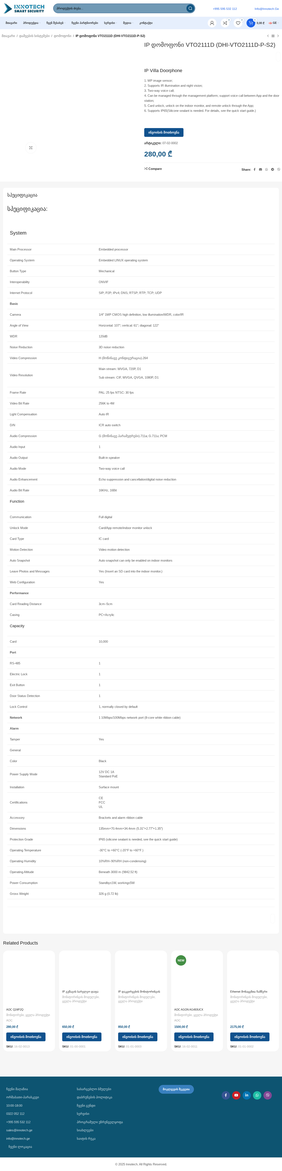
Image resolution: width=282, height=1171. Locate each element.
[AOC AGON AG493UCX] (197, 980)
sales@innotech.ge (19, 1130)
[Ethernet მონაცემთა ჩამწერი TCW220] (253, 971)
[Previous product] (268, 36)
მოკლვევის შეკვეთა (176, 1089)
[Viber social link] (279, 169)
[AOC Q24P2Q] (29, 980)
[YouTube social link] (236, 1095)
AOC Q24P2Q (14, 1009)
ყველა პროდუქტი (37, 1015)
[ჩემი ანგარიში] (212, 23)
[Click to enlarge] (31, 147)
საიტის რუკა (86, 1138)
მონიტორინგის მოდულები (80, 997)
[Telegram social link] (272, 169)
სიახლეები (85, 1130)
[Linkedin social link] (247, 1095)
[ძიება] (190, 8)
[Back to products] (273, 36)
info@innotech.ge (18, 1138)
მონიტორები (15, 1015)
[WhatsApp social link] (266, 169)
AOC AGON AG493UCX (188, 1009)
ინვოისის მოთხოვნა (163, 132)
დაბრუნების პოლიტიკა (94, 1097)
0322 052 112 (15, 1113)
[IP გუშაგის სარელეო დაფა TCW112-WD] (85, 971)
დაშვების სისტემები (34, 36)
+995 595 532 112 (18, 1122)
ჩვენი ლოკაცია (20, 1146)
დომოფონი (62, 36)
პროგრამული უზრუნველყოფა (100, 1122)
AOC (9, 1020)
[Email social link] (260, 169)
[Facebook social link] (254, 169)
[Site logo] (24, 8)
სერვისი (83, 1113)
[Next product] (278, 36)
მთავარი (8, 36)
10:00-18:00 (14, 1105)
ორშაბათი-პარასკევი (22, 1097)
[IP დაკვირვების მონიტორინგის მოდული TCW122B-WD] (141, 971)
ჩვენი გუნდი (86, 1105)
